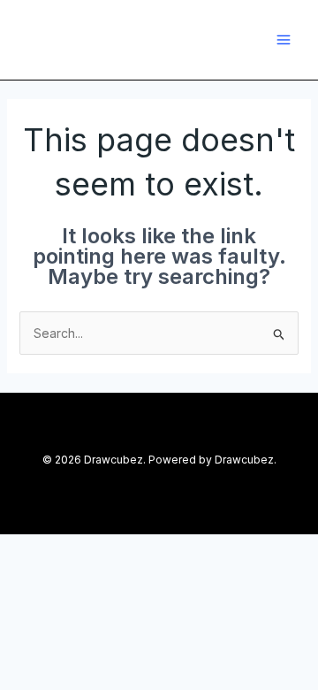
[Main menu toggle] (283, 39)
